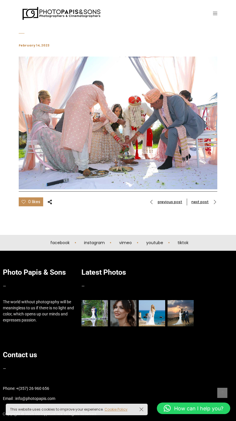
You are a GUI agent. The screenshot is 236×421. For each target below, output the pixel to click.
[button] (193, 408)
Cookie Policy (115, 409)
